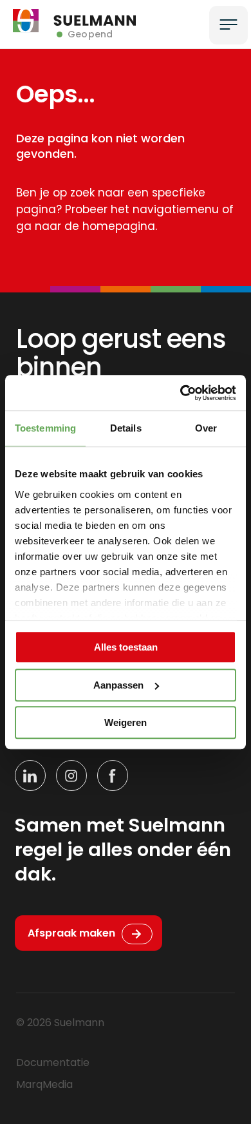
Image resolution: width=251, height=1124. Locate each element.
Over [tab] (206, 428)
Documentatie (52, 1062)
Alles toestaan (126, 647)
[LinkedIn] (30, 775)
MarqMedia (44, 1084)
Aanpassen (118, 685)
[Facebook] (112, 775)
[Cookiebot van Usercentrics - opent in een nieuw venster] (180, 393)
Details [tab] (126, 428)
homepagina (118, 226)
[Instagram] (71, 775)
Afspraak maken (71, 933)
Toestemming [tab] (45, 428)
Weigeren (125, 722)
